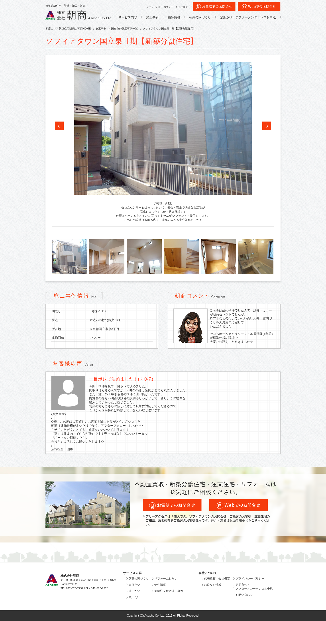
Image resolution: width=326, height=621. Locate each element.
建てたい (134, 591)
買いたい (134, 597)
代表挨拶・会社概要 (217, 578)
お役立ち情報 (212, 584)
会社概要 (183, 7)
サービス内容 (127, 17)
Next (266, 126)
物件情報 (174, 17)
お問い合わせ (244, 595)
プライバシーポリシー (161, 7)
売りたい (134, 584)
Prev (59, 126)
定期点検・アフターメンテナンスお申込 (248, 17)
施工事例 (152, 17)
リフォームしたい (165, 578)
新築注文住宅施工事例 (168, 591)
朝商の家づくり (200, 17)
